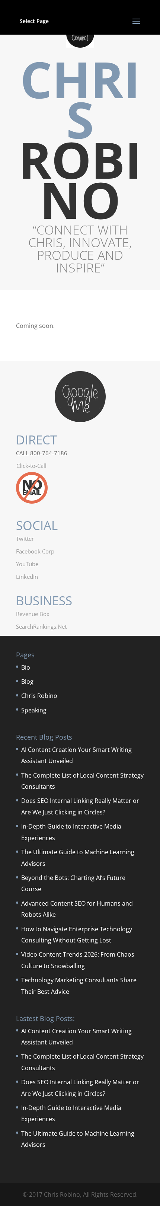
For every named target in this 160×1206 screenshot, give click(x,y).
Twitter (25, 538)
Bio (25, 667)
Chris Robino (39, 696)
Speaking (34, 710)
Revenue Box (32, 614)
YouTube (27, 564)
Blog (27, 681)
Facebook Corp (35, 551)
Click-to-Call (31, 465)
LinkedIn (27, 576)
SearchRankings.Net (41, 626)
